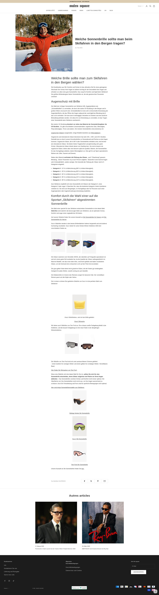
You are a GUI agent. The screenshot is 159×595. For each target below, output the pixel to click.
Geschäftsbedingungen (73, 567)
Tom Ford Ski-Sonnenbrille (79, 464)
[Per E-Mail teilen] (104, 481)
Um (5, 565)
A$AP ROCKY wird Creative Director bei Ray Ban (95, 548)
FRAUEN (73, 10)
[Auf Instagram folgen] (9, 581)
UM (105, 10)
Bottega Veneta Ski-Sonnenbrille (80, 413)
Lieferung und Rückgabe (11, 571)
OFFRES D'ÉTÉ (50, 10)
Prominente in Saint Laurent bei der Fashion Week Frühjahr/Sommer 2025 (55, 548)
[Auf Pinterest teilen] (98, 481)
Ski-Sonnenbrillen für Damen (92, 217)
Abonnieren (138, 572)
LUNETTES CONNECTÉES (93, 10)
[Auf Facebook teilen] (84, 481)
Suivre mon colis (9, 575)
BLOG (111, 10)
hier (83, 468)
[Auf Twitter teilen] (91, 481)
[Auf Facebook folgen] (5, 581)
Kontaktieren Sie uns (10, 568)
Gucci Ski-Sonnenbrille (79, 439)
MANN (81, 10)
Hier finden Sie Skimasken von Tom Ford (64, 370)
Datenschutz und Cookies (74, 570)
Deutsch (139, 6)
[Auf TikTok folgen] (13, 581)
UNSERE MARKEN (63, 10)
